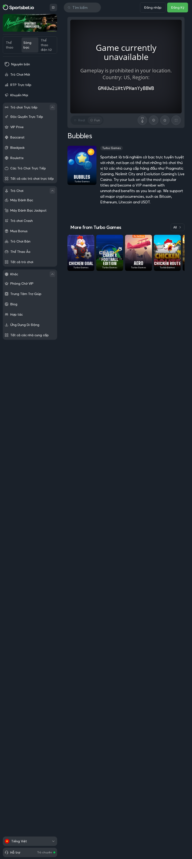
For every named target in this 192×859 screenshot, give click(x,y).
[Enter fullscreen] (176, 120)
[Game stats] (153, 120)
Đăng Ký (177, 7)
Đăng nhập (153, 7)
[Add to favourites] (165, 120)
